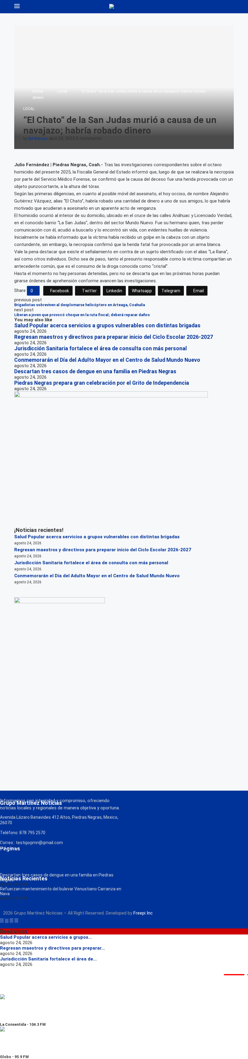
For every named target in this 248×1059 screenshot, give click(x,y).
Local (62, 91)
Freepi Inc (143, 913)
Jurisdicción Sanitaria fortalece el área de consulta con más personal (100, 348)
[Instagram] (11, 920)
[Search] (231, 6)
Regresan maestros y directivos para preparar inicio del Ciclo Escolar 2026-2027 (113, 337)
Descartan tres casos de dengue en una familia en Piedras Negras (95, 371)
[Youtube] (16, 920)
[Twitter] (6, 920)
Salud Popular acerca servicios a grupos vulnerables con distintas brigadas (107, 325)
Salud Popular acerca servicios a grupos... (46, 937)
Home (37, 91)
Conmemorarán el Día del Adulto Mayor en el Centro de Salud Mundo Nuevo (107, 360)
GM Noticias (38, 139)
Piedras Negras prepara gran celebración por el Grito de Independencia (101, 383)
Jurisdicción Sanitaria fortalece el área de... (48, 959)
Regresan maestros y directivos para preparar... (52, 948)
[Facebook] (2, 920)
